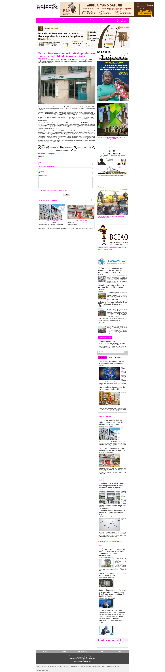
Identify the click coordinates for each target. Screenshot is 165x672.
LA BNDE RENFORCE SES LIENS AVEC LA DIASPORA (112, 574)
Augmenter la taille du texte (84, 147)
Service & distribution (60, 228)
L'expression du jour (105, 337)
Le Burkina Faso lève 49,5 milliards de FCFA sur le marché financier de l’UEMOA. (112, 304)
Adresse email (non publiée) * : (46, 166)
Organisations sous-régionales (122, 20)
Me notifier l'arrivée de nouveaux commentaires (54, 190)
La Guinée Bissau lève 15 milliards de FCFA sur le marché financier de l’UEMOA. (112, 321)
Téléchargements (82, 651)
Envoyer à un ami (54, 147)
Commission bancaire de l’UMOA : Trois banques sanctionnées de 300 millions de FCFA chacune (51, 223)
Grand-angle (107, 20)
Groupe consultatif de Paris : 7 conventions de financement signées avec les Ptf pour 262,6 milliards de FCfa (112, 180)
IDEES (52, 20)
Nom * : (40, 162)
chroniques (102, 357)
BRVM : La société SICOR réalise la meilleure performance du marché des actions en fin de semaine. (112, 486)
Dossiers (66, 666)
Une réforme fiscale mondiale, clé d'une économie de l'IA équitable (111, 363)
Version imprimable (68, 147)
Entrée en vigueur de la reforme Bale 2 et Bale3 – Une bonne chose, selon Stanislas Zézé (112, 253)
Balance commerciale (107, 341)
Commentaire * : (42, 175)
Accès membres (78, 661)
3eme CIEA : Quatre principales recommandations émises (110, 142)
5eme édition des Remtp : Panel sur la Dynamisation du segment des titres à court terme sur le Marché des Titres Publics (112, 593)
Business (93, 20)
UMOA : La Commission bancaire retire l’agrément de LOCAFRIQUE (80, 223)
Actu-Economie (68, 20)
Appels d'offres (70, 228)
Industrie (52, 228)
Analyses (118, 357)
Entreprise (79, 20)
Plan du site (87, 661)
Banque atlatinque (42, 670)
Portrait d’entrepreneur (90, 228)
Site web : (41, 171)
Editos (110, 357)
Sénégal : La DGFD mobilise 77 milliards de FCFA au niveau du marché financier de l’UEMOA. (110, 270)
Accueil (38, 20)
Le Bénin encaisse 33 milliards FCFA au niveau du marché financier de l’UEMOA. (112, 287)
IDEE (103, 666)
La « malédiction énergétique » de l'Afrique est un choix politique (112, 388)
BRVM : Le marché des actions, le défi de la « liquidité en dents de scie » (112, 513)
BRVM (100, 480)
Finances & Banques (43, 228)
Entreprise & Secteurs (54, 666)
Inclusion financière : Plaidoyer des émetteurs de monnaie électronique (111, 220)
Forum (101, 651)
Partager (75, 150)
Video (100, 545)
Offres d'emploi (79, 228)
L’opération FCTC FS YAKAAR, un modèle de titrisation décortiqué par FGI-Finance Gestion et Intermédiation (112, 552)
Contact (120, 651)
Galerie (64, 651)
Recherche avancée (102, 353)
